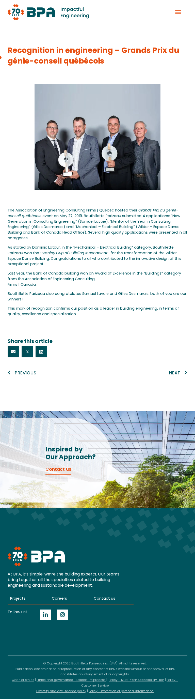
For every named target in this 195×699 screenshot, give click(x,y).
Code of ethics (23, 680)
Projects (18, 598)
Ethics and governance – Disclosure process (71, 680)
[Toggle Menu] (178, 12)
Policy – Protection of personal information (121, 691)
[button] (13, 351)
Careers (59, 598)
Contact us (104, 598)
